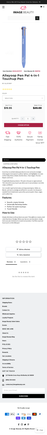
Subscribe (23, 396)
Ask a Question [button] (24, 255)
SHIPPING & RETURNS (10, 164)
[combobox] (21, 18)
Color (4, 93)
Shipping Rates (7, 302)
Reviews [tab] (10, 262)
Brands (4, 306)
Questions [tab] (23, 262)
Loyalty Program (7, 318)
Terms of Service (7, 367)
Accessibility (6, 363)
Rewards (5, 352)
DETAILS (6, 160)
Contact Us (6, 310)
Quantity (15, 118)
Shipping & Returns (8, 360)
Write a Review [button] (24, 249)
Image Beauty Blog (8, 337)
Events (4, 325)
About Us (5, 333)
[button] (3, 7)
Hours (4, 340)
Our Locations (6, 356)
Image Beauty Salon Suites (11, 321)
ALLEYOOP (8, 83)
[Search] (37, 18)
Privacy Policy (7, 348)
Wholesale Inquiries (8, 314)
